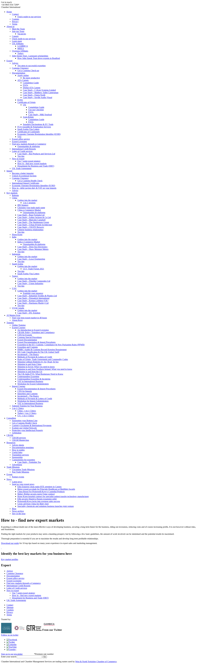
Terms (14, 24)
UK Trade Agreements (21, 168)
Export (9, 61)
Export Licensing (19, 141)
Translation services (20, 455)
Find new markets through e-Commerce (29, 144)
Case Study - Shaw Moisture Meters (32, 249)
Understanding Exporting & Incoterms (33, 379)
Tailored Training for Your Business (27, 406)
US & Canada (18, 308)
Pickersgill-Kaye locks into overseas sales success (38, 501)
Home (9, 12)
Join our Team (18, 31)
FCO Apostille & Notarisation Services (34, 127)
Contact (15, 14)
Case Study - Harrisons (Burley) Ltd (33, 303)
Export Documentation (27, 340)
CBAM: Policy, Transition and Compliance (36, 332)
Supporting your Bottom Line (24, 420)
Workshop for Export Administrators (33, 384)
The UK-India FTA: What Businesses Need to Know (40, 374)
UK (24, 105)
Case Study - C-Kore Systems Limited (39, 90)
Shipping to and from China (29, 364)
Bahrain (15, 195)
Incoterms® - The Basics (28, 354)
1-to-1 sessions (29, 203)
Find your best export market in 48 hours (29, 318)
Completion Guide (31, 83)
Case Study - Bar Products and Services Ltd (36, 154)
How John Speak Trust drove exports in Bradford (38, 58)
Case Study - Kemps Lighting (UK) (32, 300)
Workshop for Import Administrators (33, 401)
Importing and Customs (27, 393)
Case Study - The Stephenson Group (33, 222)
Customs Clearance (20, 68)
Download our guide (10, 543)
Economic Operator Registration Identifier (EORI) (39, 134)
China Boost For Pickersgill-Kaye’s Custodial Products (41, 491)
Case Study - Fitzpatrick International (33, 298)
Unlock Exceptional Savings (24, 176)
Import (9, 171)
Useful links (17, 452)
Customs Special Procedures (29, 337)
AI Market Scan (13, 315)
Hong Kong (17, 234)
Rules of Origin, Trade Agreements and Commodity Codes (42, 359)
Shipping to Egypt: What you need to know (36, 367)
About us (10, 26)
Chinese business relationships (30, 229)
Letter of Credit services (22, 151)
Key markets (12, 193)
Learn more (17, 41)
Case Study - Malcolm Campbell (31, 220)
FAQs (25, 85)
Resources (11, 442)
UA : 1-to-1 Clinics (25, 416)
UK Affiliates (18, 43)
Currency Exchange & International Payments (31, 425)
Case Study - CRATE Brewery (30, 227)
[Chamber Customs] (6, 632)
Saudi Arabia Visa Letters (28, 129)
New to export (18, 158)
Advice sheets (18, 445)
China (14, 198)
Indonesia (16, 254)
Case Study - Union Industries (30, 283)
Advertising (17, 464)
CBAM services (19, 438)
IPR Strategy (22, 205)
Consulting (11, 418)
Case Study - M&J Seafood (40, 114)
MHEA (20, 48)
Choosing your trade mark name (31, 207)
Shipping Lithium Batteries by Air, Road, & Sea (38, 362)
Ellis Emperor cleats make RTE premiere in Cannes (39, 486)
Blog (14, 509)
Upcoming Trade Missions (23, 469)
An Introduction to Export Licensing (33, 330)
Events (9, 474)
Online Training (19, 325)
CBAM (10, 435)
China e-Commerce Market (29, 210)
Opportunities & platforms (28, 146)
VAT (19, 136)
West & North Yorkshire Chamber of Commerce (96, 661)
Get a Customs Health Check (29, 181)
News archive (18, 511)
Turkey (20, 53)
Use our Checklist (36, 110)
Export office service (21, 139)
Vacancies (21, 34)
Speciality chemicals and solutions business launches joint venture (45, 506)
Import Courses (18, 386)
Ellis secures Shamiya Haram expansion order (37, 499)
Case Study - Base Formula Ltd (30, 215)
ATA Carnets (23, 80)
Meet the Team (18, 29)
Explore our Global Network (24, 428)
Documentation (18, 73)
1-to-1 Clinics (18, 408)
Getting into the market (27, 200)
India (14, 237)
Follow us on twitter (9, 635)
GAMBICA (22, 46)
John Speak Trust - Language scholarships (30, 56)
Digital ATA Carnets (31, 87)
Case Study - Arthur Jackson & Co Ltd (34, 217)
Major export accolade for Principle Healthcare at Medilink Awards (46, 489)
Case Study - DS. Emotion (28, 313)
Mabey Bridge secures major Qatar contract (36, 494)
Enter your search (8, 656)
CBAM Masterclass (20, 440)
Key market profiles (9, 559)
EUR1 (20, 100)
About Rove (17, 320)
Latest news (17, 482)
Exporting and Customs (27, 347)
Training (10, 322)
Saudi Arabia (17, 264)
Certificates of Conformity (28, 132)
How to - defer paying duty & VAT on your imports (34, 188)
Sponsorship (17, 457)
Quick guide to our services (29, 17)
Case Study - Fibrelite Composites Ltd (33, 281)
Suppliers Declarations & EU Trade (38, 124)
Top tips (20, 156)
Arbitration (16, 433)
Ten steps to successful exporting (31, 65)
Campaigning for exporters (23, 460)
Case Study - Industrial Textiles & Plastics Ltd (37, 296)
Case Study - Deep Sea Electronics (32, 247)
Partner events (18, 477)
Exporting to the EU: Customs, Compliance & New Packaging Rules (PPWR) (51, 345)
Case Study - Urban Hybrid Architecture (34, 225)
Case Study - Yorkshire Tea (29, 462)
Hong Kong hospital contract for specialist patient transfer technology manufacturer (53, 496)
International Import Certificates (25, 183)
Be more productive (31, 78)
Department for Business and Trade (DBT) (35, 166)
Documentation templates (23, 447)
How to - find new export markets (32, 163)
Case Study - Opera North (34, 95)
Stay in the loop (18, 513)
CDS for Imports (24, 391)
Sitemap (10, 607)
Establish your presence (33, 293)
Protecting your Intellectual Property (27, 430)
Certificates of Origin (26, 102)
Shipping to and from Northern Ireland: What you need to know (44, 369)
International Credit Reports (24, 149)
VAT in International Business (30, 381)
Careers (15, 36)
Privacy (15, 21)
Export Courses (18, 327)
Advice (15, 63)
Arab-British (28, 117)
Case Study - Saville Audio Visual (37, 97)
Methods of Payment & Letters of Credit (34, 357)
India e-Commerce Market (28, 242)
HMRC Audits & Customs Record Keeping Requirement (42, 349)
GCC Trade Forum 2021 (33, 269)
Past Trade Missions (20, 472)
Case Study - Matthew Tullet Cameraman (40, 92)
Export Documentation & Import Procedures (36, 342)
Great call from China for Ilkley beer (33, 504)
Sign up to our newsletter (12, 654)
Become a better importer (23, 173)
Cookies (15, 19)
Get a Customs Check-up (28, 70)
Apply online (23, 75)
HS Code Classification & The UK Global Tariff (38, 352)
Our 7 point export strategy (29, 161)
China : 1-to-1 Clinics (26, 411)
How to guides (18, 450)
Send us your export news (23, 484)
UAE (14, 288)
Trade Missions (13, 467)
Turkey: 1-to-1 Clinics (26, 413)
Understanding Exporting (28, 376)
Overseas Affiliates (20, 51)
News (9, 479)
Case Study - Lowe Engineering (31, 259)
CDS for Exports (24, 335)
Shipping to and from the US (29, 371)
